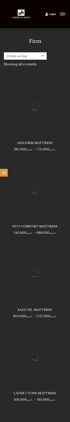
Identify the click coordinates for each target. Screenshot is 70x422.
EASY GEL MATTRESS (35, 310)
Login (52, 14)
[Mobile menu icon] (63, 14)
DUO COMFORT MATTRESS (35, 226)
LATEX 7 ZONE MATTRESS (35, 393)
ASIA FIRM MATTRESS (35, 143)
